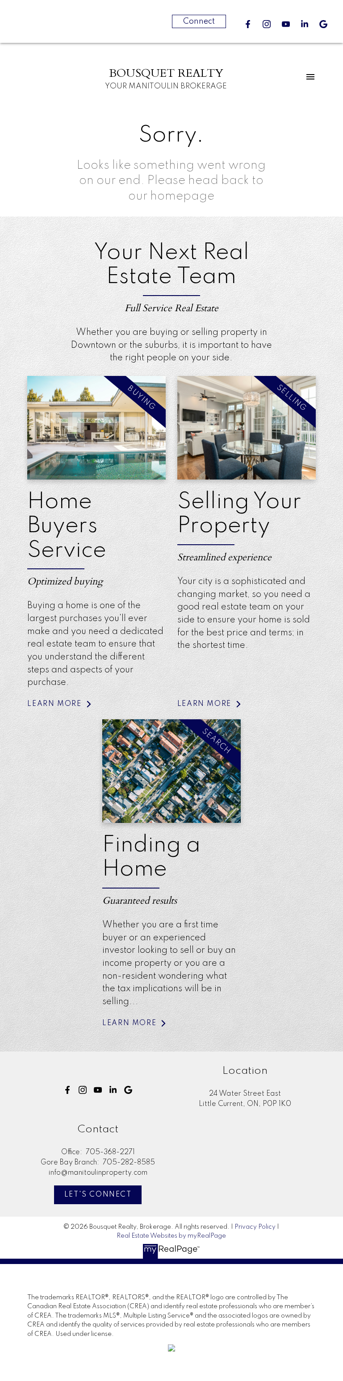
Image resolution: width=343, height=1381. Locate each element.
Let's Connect (98, 1194)
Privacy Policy (255, 1227)
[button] (248, 24)
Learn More (54, 704)
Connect (199, 21)
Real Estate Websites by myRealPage (171, 1236)
